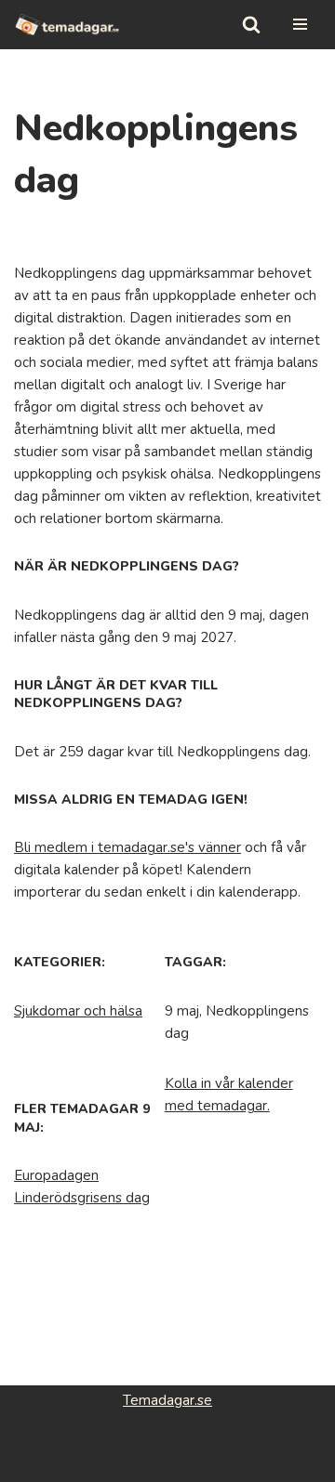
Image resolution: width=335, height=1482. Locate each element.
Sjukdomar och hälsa (78, 1011)
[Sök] (251, 24)
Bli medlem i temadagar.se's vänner (127, 847)
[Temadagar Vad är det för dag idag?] (67, 24)
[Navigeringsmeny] (300, 24)
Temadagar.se (167, 1400)
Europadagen (56, 1175)
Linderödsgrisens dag (82, 1197)
